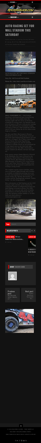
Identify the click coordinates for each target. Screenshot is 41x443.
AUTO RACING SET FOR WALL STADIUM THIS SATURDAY (19, 30)
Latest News (20, 39)
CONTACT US (28, 434)
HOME (7, 434)
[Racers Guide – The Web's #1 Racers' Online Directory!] (20, 9)
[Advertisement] (20, 355)
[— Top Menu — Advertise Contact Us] (20, 2)
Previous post (11, 292)
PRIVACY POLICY (20, 434)
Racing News (13, 224)
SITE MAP (33, 434)
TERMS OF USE (12, 434)
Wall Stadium (31, 39)
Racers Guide (20, 267)
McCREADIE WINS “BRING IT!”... (12, 297)
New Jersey (25, 39)
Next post (29, 291)
